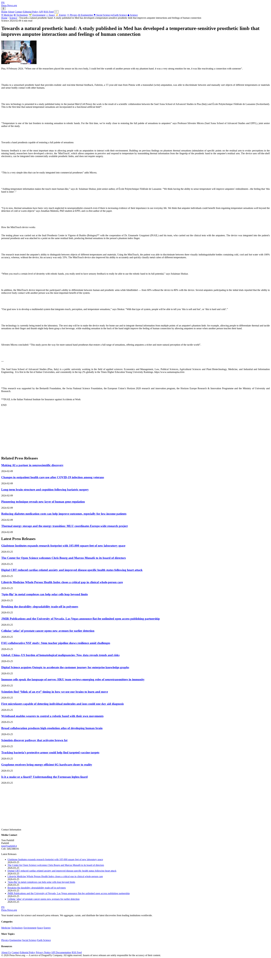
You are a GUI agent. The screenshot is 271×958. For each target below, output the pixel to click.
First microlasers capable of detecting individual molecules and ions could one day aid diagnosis (62, 703)
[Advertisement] (95, 431)
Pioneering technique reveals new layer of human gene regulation (43, 501)
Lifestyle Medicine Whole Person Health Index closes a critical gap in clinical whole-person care (62, 582)
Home (4, 11)
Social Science (102, 15)
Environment (37, 15)
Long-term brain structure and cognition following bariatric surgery (45, 489)
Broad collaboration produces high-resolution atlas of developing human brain (52, 728)
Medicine (7, 15)
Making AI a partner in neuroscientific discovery (32, 465)
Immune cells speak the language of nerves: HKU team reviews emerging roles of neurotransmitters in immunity (73, 679)
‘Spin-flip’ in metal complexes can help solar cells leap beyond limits (44, 594)
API (41, 11)
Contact (18, 11)
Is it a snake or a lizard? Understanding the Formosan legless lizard (44, 776)
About (11, 11)
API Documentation (61, 952)
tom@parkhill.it (9, 846)
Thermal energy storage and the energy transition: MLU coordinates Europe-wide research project (64, 526)
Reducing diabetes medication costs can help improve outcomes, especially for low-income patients (63, 513)
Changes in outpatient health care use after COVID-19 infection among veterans (52, 477)
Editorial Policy (30, 11)
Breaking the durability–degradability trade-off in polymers (39, 606)
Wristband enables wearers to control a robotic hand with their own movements (52, 716)
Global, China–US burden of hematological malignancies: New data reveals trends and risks (60, 655)
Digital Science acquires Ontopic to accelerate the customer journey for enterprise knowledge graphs (65, 667)
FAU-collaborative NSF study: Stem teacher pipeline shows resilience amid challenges (55, 643)
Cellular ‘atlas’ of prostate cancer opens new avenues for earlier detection (47, 630)
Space (50, 15)
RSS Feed (49, 11)
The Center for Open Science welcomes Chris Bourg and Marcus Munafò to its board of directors (63, 558)
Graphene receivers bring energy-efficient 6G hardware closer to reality (46, 764)
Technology (20, 15)
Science (133, 15)
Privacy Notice (43, 952)
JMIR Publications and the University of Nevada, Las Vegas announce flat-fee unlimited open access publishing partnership (80, 618)
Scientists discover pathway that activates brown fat (34, 740)
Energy (60, 15)
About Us (6, 952)
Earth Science (119, 15)
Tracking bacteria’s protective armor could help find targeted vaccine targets (50, 752)
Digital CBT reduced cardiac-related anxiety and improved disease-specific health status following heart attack (72, 570)
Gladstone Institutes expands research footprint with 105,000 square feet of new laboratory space (63, 545)
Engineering (85, 15)
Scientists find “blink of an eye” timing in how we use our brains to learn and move (54, 691)
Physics (72, 15)
